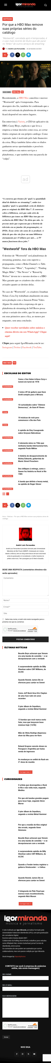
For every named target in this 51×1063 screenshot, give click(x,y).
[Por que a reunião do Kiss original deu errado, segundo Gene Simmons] (9, 828)
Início (4, 516)
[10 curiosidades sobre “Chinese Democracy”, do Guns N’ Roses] (9, 408)
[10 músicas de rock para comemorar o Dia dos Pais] (9, 421)
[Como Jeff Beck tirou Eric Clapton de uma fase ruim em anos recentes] (9, 697)
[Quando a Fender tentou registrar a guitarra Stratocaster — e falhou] (9, 868)
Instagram (7, 347)
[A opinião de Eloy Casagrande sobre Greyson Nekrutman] (9, 434)
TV (22, 92)
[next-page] (7, 493)
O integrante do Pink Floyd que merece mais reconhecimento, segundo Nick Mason (31, 893)
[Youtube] (34, 1054)
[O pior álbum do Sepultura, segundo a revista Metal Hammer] (9, 710)
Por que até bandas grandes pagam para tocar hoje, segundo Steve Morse (33, 801)
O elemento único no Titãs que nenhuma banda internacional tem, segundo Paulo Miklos (33, 446)
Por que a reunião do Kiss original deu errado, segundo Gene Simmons (32, 827)
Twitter (17, 347)
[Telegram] (28, 54)
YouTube (37, 347)
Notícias (7, 19)
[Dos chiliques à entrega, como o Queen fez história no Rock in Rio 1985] (9, 472)
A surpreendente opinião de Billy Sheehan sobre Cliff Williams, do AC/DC (32, 669)
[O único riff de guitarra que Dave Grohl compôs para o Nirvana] (9, 396)
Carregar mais (25, 772)
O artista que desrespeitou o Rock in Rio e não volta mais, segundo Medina (32, 787)
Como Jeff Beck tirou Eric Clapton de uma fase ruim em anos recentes (32, 696)
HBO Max (16, 92)
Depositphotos (20, 956)
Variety (21, 121)
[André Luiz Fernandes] (3, 49)
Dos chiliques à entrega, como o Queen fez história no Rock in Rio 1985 (32, 471)
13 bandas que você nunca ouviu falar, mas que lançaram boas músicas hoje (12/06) (32, 722)
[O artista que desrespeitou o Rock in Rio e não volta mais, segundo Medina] (9, 788)
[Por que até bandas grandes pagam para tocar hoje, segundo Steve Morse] (9, 802)
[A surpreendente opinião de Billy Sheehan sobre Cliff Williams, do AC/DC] (9, 670)
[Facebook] (12, 54)
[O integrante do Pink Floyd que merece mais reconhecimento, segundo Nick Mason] (9, 894)
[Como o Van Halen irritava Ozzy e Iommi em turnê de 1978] (9, 383)
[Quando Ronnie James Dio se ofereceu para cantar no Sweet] (9, 683)
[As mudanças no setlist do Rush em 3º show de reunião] (9, 763)
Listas (5, 412)
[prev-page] (3, 493)
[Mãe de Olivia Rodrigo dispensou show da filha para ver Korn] (9, 736)
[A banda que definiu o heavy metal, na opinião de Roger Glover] (9, 485)
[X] (17, 54)
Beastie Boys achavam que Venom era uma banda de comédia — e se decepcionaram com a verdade (33, 656)
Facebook (26, 347)
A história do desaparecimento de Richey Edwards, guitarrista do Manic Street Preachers (32, 458)
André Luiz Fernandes (16, 49)
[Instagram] (22, 1054)
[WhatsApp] (23, 54)
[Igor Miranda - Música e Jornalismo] (25, 5)
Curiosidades (7, 386)
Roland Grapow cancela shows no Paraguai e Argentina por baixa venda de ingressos (32, 749)
